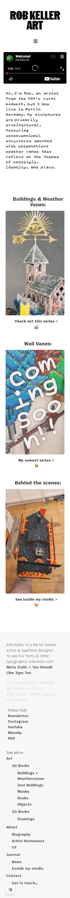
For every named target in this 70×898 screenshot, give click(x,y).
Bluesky (15, 733)
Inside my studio (27, 868)
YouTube (15, 727)
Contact (13, 876)
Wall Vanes (37, 344)
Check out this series (35, 321)
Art (9, 758)
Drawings (26, 819)
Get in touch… (25, 883)
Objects (24, 804)
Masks (23, 791)
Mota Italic (16, 667)
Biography (21, 834)
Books (23, 798)
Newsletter (18, 716)
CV (14, 847)
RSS (11, 738)
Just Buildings (30, 785)
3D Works (20, 766)
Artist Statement (28, 841)
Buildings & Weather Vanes (38, 201)
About (11, 827)
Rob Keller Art (35, 20)
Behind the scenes (37, 483)
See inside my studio (34, 599)
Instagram (18, 721)
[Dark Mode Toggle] (10, 889)
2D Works (20, 812)
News (17, 862)
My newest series (34, 460)
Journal (13, 855)
